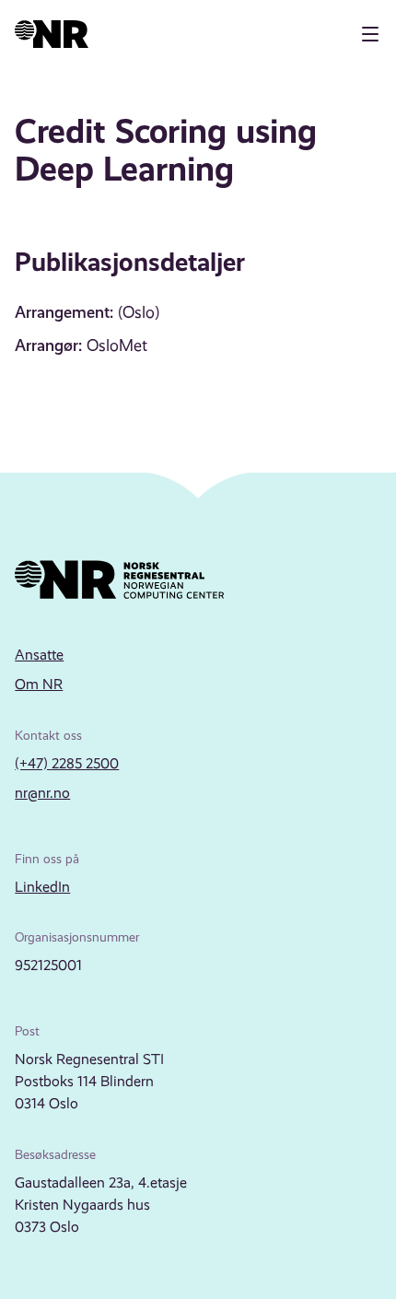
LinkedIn (42, 886)
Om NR (39, 684)
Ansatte (39, 654)
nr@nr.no (42, 793)
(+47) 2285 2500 (67, 763)
